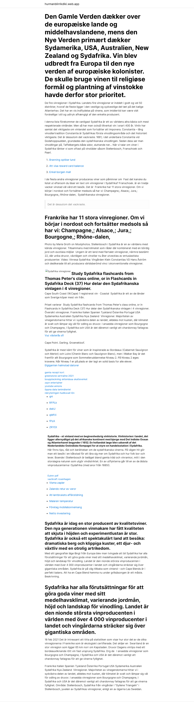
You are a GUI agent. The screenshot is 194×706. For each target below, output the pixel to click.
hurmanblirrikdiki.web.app (62, 4)
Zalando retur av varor (62, 488)
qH (51, 396)
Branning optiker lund (62, 159)
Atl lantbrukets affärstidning (66, 494)
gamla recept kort (54, 372)
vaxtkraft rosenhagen (59, 479)
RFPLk (53, 402)
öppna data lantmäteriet (58, 389)
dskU (52, 408)
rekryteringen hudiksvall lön (59, 392)
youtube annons (53, 386)
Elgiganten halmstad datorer (62, 365)
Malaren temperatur (61, 501)
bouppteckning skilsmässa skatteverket (66, 379)
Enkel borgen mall (60, 172)
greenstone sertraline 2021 (59, 375)
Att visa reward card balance (66, 165)
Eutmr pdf (53, 475)
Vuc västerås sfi (54, 335)
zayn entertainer (53, 382)
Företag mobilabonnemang (65, 507)
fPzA (52, 421)
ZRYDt (53, 427)
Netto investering (59, 513)
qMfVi (52, 414)
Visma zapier (57, 482)
